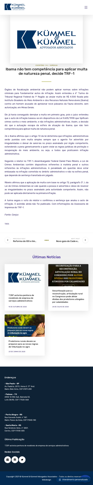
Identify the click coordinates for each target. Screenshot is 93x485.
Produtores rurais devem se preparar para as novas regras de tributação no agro (23, 344)
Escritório (40, 65)
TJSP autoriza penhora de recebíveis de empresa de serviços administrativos (21, 298)
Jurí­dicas (54, 65)
